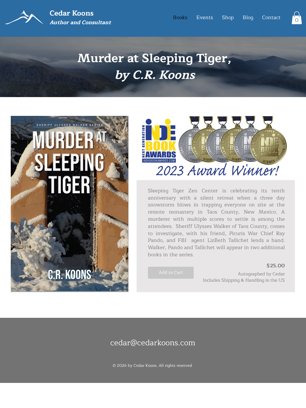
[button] (296, 17)
